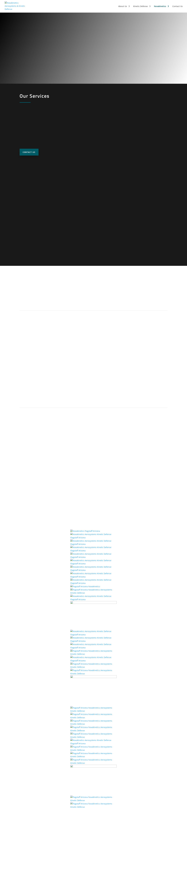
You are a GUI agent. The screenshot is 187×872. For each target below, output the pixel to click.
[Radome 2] (93, 557)
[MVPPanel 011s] (93, 583)
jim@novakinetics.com (145, 837)
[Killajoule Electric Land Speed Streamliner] (93, 634)
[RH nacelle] (93, 537)
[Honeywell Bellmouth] (93, 673)
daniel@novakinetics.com (145, 840)
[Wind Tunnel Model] (85, 531)
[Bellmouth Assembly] (93, 717)
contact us (29, 152)
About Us (122, 6)
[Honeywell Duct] (93, 724)
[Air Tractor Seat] (93, 593)
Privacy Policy (93, 850)
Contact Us (177, 6)
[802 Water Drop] (93, 807)
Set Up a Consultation (36, 303)
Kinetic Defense (140, 6)
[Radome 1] (93, 550)
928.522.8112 (93, 837)
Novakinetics (160, 6)
